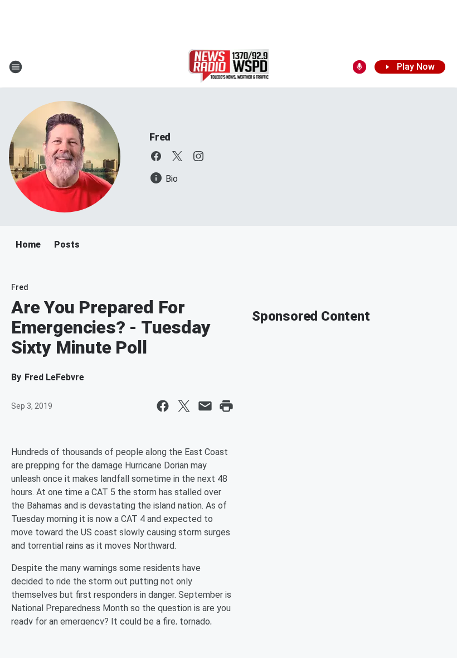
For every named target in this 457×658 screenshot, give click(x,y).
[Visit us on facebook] (156, 156)
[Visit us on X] (177, 156)
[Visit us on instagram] (198, 156)
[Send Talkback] (359, 67)
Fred (160, 137)
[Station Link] (228, 67)
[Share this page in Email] (205, 406)
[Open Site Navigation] (15, 67)
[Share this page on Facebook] (163, 406)
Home (28, 244)
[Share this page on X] (184, 406)
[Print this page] (226, 406)
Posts (67, 244)
